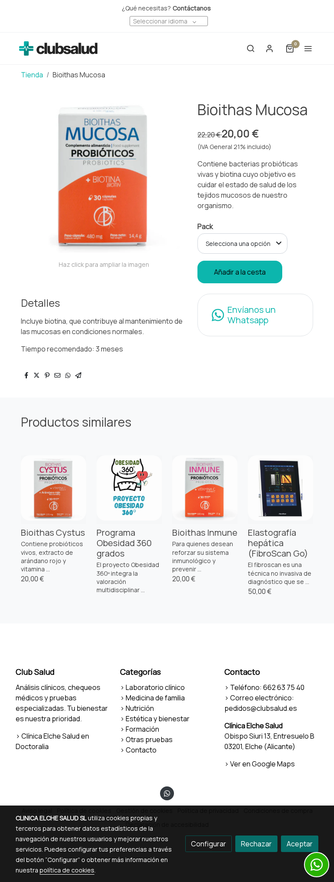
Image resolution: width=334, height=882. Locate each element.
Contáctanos (192, 8)
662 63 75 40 (283, 687)
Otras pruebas (149, 739)
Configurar (208, 844)
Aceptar (300, 844)
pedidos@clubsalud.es (260, 708)
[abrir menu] (308, 48)
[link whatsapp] (167, 792)
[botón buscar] (250, 48)
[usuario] (269, 48)
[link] (58, 48)
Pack (205, 226)
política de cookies (67, 870)
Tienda (32, 75)
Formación (142, 729)
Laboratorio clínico (155, 687)
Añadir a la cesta (240, 272)
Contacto (141, 750)
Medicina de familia (155, 698)
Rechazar (256, 844)
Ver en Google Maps (262, 764)
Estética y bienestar (158, 718)
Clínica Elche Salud (253, 725)
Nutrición (140, 708)
